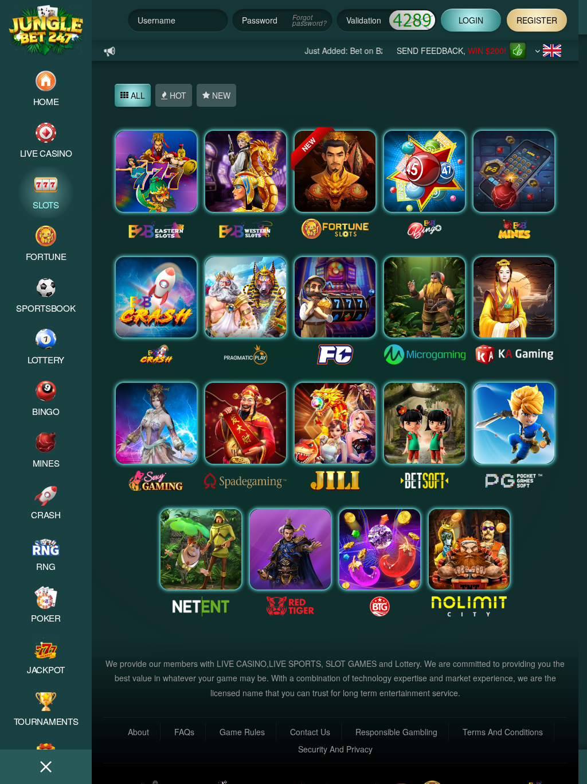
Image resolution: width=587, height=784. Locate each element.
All (136, 95)
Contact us (310, 732)
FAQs (184, 732)
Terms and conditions (503, 732)
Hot (176, 95)
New (220, 95)
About (138, 732)
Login (471, 20)
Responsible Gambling (396, 732)
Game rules (242, 732)
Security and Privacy (335, 749)
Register (536, 20)
